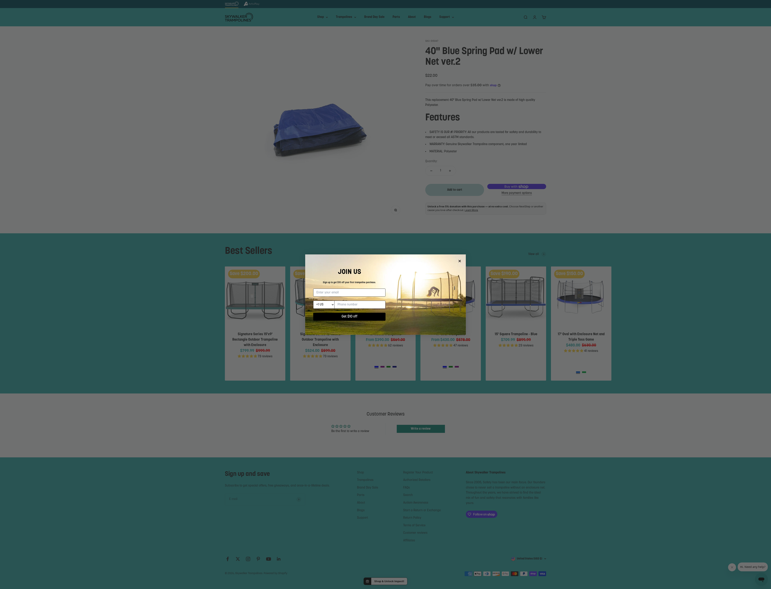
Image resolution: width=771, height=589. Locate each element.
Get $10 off (349, 317)
